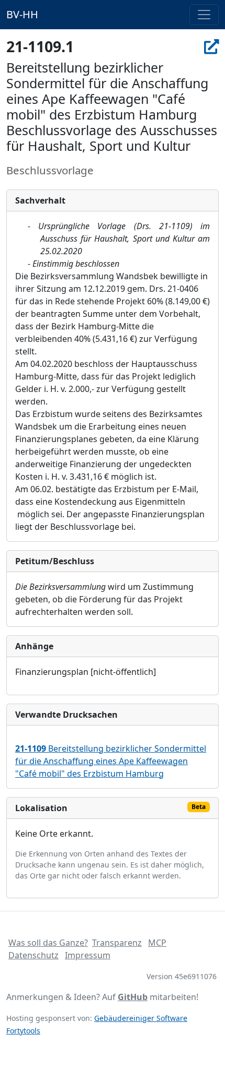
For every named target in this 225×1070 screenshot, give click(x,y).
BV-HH (22, 14)
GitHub (133, 997)
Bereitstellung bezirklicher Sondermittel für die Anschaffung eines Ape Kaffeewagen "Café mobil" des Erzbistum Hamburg (110, 761)
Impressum (87, 955)
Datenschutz (33, 955)
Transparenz (117, 942)
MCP (157, 942)
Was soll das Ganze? (48, 942)
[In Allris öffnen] (211, 46)
